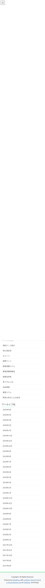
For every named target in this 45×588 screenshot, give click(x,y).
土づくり (6, 356)
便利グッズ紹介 (9, 345)
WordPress (16, 580)
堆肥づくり (7, 361)
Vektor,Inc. (27, 582)
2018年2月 (7, 535)
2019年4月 (7, 477)
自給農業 (6, 387)
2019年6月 (7, 467)
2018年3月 (7, 529)
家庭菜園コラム (9, 366)
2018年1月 (7, 540)
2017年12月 (7, 545)
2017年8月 (7, 566)
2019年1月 (7, 493)
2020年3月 (7, 420)
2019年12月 (7, 436)
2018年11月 (7, 503)
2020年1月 (7, 430)
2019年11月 (7, 441)
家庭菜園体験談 (9, 371)
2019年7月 (7, 462)
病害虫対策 (7, 377)
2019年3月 (7, 482)
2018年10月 (7, 508)
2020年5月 (7, 415)
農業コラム (7, 392)
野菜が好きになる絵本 (11, 398)
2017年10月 (7, 555)
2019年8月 (7, 456)
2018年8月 (7, 519)
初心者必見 (7, 351)
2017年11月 (7, 550)
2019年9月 (7, 451)
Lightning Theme (29, 580)
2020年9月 (7, 410)
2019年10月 (7, 446)
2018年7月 (7, 524)
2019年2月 (7, 488)
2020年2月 (7, 425)
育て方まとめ (8, 382)
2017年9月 (7, 561)
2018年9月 (7, 514)
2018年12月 (7, 498)
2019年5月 (7, 472)
